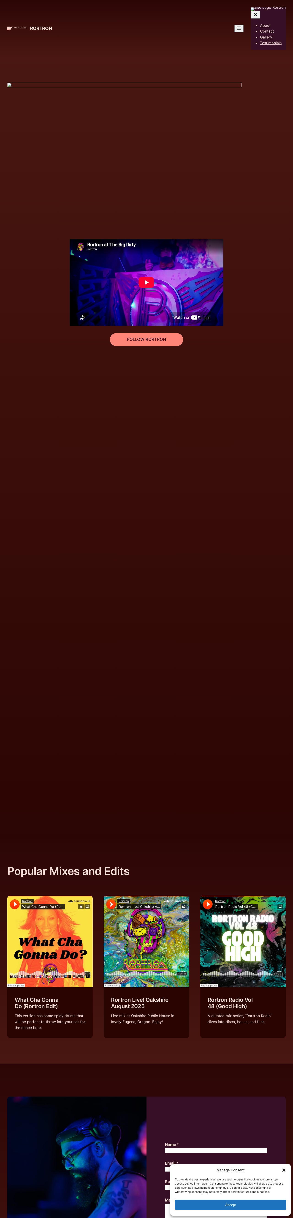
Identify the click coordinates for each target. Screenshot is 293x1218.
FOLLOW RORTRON (146, 339)
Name (172, 1144)
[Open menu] (239, 28)
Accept (230, 1205)
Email (172, 1163)
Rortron (41, 28)
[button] (284, 1170)
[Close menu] (255, 15)
